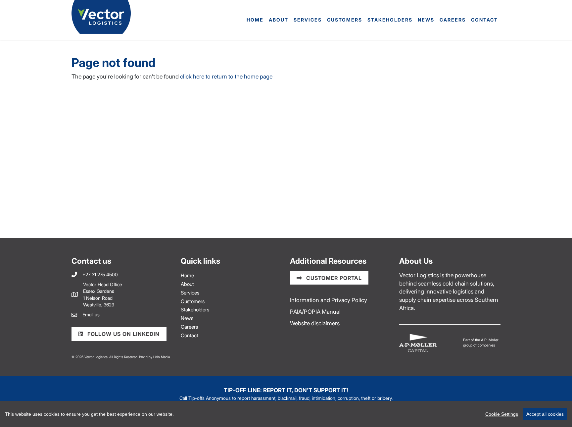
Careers (453, 20)
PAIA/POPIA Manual (315, 311)
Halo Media (161, 357)
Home (255, 20)
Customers (344, 20)
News (426, 20)
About (278, 20)
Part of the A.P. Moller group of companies (481, 342)
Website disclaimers (315, 323)
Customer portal (333, 278)
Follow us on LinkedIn (123, 334)
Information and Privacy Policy (328, 299)
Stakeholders (389, 20)
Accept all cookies (545, 414)
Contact (484, 20)
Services (308, 20)
